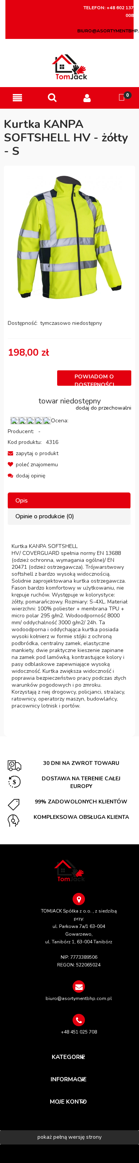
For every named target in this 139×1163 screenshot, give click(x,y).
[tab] (69, 500)
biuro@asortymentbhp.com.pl (79, 998)
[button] (17, 98)
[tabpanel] (69, 626)
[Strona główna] (70, 66)
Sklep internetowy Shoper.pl (69, 1153)
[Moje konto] (87, 98)
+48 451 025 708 (79, 1032)
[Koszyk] (121, 97)
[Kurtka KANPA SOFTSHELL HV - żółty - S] (69, 236)
